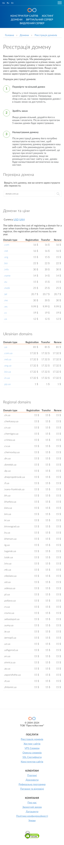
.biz (6, 263)
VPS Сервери (32, 748)
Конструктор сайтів (24, 16)
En (12, 3)
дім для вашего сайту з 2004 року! (32, 10)
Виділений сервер (32, 23)
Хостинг (48, 16)
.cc (5, 313)
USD (16, 219)
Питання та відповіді (32, 789)
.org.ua (7, 365)
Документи (32, 780)
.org (6, 257)
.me (6, 300)
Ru (8, 3)
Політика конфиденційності (32, 816)
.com (6, 245)
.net (6, 251)
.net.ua (7, 359)
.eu (5, 282)
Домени (16, 19)
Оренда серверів (32, 753)
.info (6, 269)
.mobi (7, 288)
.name (7, 275)
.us (5, 319)
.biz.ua (7, 372)
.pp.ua (7, 384)
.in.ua (7, 378)
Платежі (32, 775)
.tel (5, 294)
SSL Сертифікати (32, 757)
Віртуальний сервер (39, 19)
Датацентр (32, 811)
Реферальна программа (32, 784)
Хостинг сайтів (32, 744)
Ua (3, 3)
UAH (22, 219)
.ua (5, 347)
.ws (5, 306)
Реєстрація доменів (32, 739)
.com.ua (8, 353)
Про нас (32, 802)
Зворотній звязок (32, 807)
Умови (32, 820)
